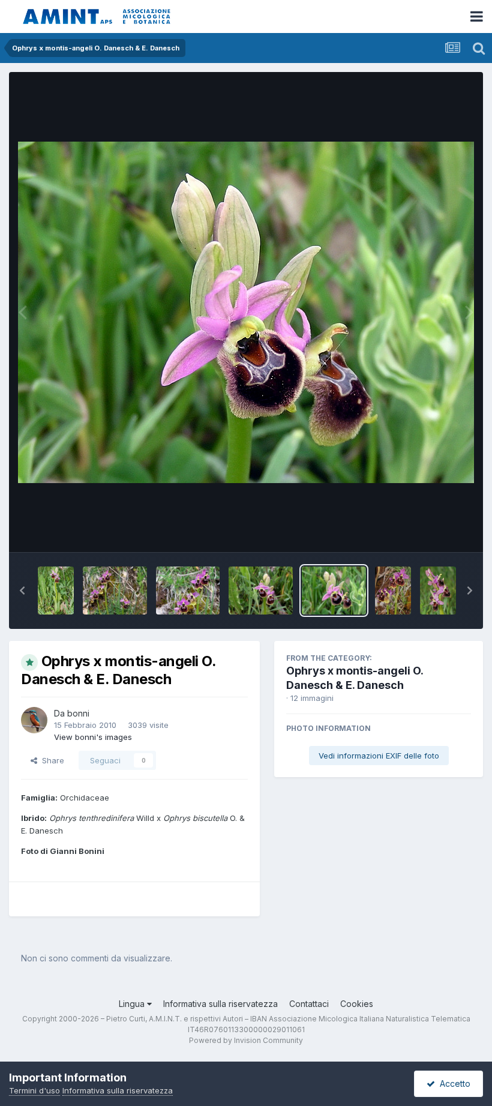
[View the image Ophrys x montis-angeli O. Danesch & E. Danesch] (56, 591)
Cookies (356, 1004)
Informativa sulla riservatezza (220, 1004)
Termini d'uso (34, 1090)
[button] (22, 590)
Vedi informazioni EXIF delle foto (379, 755)
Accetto (452, 1083)
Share (50, 760)
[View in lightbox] (246, 312)
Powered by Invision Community (246, 1040)
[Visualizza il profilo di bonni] (34, 720)
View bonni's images (93, 737)
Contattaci (309, 1004)
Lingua (133, 1004)
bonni (78, 713)
